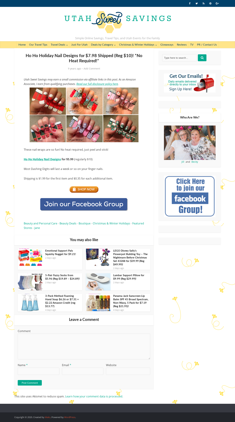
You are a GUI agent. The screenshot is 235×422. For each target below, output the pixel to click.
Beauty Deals (68, 223)
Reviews (182, 44)
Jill (182, 161)
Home (22, 44)
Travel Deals (58, 44)
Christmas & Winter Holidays (136, 44)
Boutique (84, 223)
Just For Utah (79, 44)
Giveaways (166, 44)
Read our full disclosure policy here (97, 84)
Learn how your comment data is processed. (94, 396)
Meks (47, 417)
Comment (24, 331)
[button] (139, 92)
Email (66, 365)
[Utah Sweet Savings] (117, 22)
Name (23, 365)
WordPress (69, 417)
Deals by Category (102, 44)
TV (192, 44)
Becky (194, 161)
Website (111, 365)
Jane (37, 228)
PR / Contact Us (207, 44)
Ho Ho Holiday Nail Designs (42, 159)
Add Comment (92, 68)
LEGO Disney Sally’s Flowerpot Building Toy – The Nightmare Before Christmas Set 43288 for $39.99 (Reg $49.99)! (130, 258)
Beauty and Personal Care (40, 223)
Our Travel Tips (38, 44)
